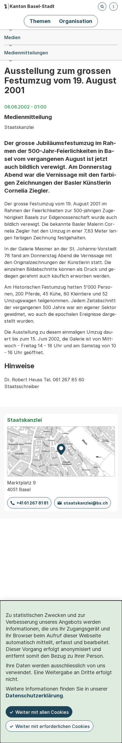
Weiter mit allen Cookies (42, 712)
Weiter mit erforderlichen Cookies (52, 726)
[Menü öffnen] (113, 6)
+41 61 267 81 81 (32, 503)
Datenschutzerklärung (34, 696)
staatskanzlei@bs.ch (86, 503)
